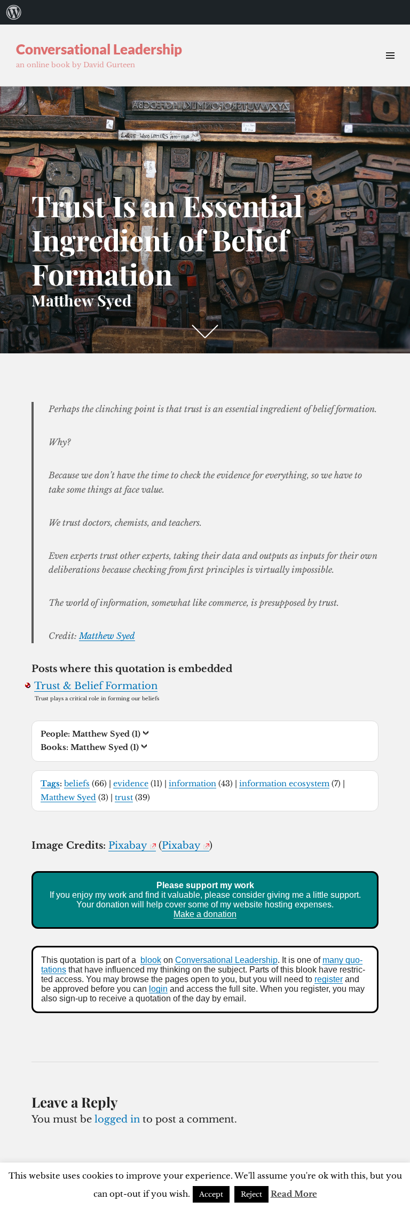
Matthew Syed (107, 635)
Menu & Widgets (390, 67)
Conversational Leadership (99, 49)
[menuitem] (14, 12)
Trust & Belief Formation (95, 686)
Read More (294, 1194)
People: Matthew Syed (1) (90, 734)
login (158, 988)
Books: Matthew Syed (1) (90, 747)
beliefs (77, 783)
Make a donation (205, 914)
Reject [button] (251, 1194)
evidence (130, 783)
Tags (50, 783)
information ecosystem (284, 783)
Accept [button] (211, 1194)
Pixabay (127, 845)
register (328, 979)
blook (150, 960)
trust (124, 797)
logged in (117, 1119)
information (192, 783)
